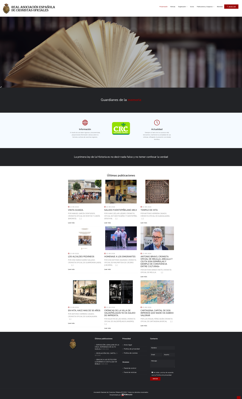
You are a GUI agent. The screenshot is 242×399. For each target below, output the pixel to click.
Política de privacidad (132, 349)
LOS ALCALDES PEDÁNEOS (81, 256)
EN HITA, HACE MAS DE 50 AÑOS (84, 310)
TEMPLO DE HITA (149, 210)
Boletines (220, 7)
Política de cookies (131, 353)
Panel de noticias (130, 372)
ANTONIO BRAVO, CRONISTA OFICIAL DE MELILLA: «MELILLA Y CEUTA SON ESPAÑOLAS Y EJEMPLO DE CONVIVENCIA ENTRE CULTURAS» (156, 261)
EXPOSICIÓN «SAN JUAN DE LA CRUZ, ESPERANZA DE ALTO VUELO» (107, 347)
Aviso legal (128, 345)
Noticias (172, 7)
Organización (182, 7)
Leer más (71, 223)
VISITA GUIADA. (75, 210)
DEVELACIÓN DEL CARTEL (106, 353)
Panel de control (130, 368)
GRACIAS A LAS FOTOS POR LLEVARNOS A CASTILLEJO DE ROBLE (106, 362)
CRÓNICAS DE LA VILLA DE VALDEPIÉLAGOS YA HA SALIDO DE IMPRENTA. (119, 313)
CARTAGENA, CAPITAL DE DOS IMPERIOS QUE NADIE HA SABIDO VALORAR (157, 313)
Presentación (163, 7)
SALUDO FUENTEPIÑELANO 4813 (120, 210)
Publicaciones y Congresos (205, 7)
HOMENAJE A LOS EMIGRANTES (119, 256)
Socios (192, 7)
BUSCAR (232, 7)
